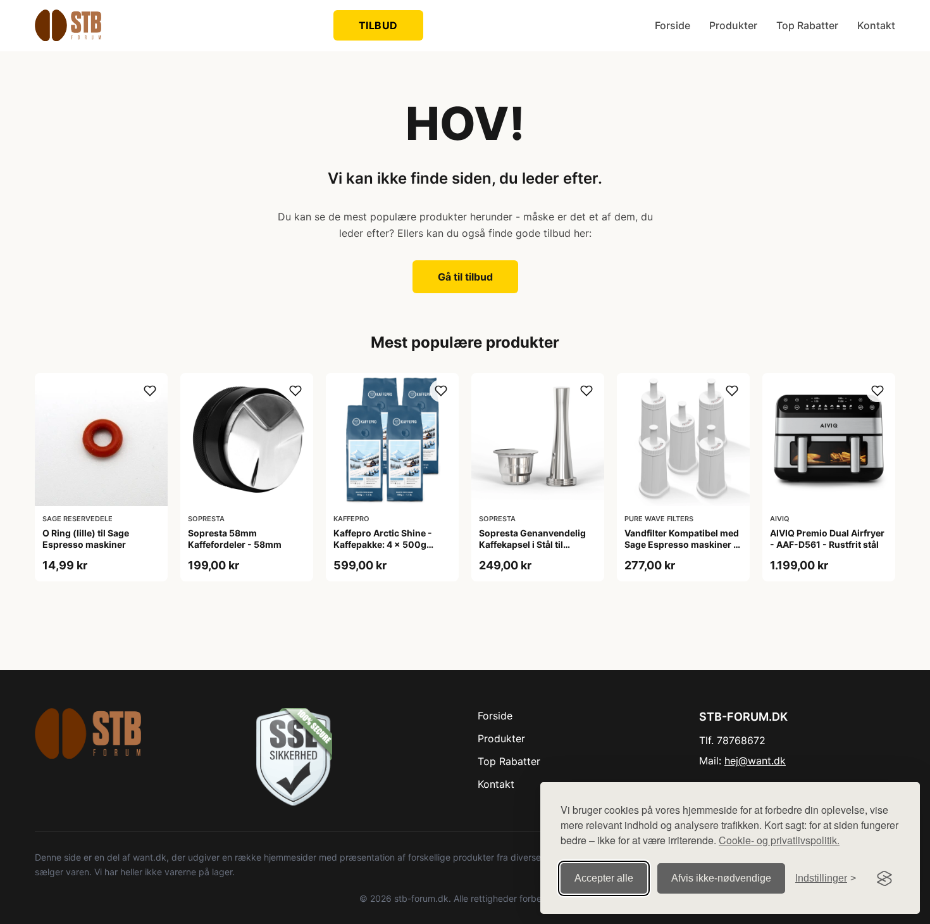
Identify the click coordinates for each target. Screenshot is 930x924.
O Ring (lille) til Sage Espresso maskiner (85, 539)
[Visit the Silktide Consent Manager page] (884, 878)
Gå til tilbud (465, 276)
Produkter (733, 25)
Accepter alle (603, 878)
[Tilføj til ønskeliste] (150, 390)
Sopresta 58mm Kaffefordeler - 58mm (235, 539)
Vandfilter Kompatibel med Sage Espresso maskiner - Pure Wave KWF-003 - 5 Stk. (681, 550)
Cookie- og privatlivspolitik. (779, 840)
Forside (672, 25)
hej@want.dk (755, 760)
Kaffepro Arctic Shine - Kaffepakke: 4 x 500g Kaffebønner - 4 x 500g (384, 544)
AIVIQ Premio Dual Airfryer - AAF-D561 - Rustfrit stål (827, 539)
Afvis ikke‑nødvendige (721, 878)
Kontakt (876, 25)
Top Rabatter (807, 25)
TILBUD (378, 25)
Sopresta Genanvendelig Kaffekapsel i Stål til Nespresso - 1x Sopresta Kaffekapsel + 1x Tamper (532, 550)
